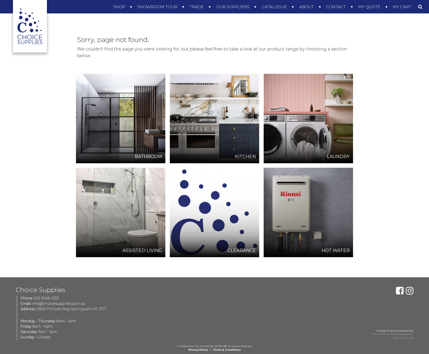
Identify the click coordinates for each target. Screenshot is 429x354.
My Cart (402, 6)
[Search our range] (420, 6)
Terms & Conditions (227, 349)
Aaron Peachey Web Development (392, 334)
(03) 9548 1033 (46, 298)
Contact (336, 6)
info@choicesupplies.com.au (58, 303)
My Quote (370, 6)
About (307, 6)
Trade (197, 6)
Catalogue (275, 6)
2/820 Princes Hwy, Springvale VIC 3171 (71, 309)
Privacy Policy (198, 349)
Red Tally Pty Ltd (403, 337)
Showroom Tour (157, 6)
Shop (119, 6)
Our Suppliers (233, 6)
